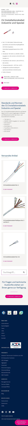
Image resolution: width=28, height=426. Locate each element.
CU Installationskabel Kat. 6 (11, 185)
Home (3, 9)
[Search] (23, 272)
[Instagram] (6, 412)
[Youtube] (13, 412)
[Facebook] (2, 412)
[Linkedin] (9, 412)
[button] (13, 4)
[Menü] (17, 3)
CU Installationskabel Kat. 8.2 (11, 257)
